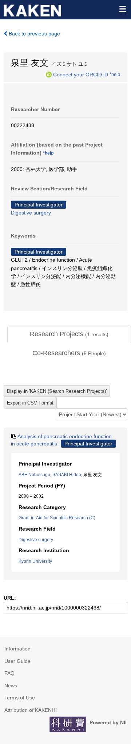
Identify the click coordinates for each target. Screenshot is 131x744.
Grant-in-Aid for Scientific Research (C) (57, 517)
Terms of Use (19, 698)
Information (17, 649)
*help (115, 74)
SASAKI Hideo (66, 474)
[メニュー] (122, 9)
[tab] (69, 334)
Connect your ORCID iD (80, 74)
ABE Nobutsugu (34, 474)
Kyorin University (35, 561)
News (10, 685)
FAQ (9, 673)
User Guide (17, 661)
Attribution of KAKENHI (30, 710)
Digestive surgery (31, 213)
